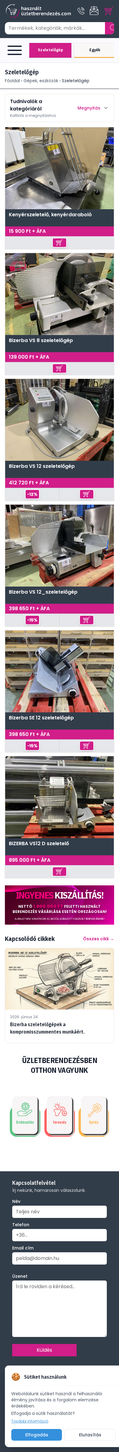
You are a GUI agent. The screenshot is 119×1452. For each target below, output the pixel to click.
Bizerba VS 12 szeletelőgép (42, 466)
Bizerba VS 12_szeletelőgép (43, 592)
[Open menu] (16, 50)
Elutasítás (90, 1435)
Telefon (20, 1225)
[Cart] (109, 11)
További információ (29, 1421)
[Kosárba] (59, 243)
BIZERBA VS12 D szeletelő (39, 844)
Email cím (23, 1248)
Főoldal (12, 81)
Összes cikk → (98, 939)
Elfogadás (36, 1435)
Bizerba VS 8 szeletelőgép (41, 340)
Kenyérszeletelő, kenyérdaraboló (50, 215)
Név (16, 1201)
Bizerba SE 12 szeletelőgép (41, 718)
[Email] (94, 11)
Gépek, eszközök (40, 81)
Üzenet (19, 1276)
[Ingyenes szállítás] (59, 905)
